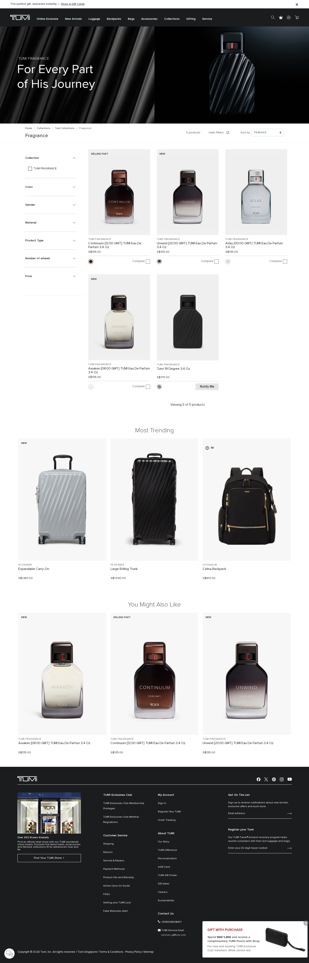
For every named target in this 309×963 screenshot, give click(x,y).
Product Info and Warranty (118, 877)
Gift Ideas (163, 884)
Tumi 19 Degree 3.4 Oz (173, 368)
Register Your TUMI (169, 811)
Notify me (207, 386)
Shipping (108, 844)
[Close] (297, 4)
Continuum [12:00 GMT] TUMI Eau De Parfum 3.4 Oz (114, 245)
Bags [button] (131, 18)
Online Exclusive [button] (47, 18)
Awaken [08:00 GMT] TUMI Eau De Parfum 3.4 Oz (119, 370)
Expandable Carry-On (33, 569)
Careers (163, 892)
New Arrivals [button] (73, 18)
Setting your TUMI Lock (117, 902)
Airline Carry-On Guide (116, 886)
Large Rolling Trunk (124, 569)
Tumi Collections (65, 128)
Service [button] (207, 18)
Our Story (163, 842)
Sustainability (166, 900)
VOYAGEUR (210, 565)
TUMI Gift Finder (167, 875)
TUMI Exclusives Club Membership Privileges (123, 806)
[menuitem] (47, 17)
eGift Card (164, 867)
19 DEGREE (25, 565)
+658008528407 (171, 922)
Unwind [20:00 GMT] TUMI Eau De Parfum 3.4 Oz (187, 245)
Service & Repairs (113, 860)
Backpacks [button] (114, 18)
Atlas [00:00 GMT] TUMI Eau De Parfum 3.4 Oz (254, 245)
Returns (108, 852)
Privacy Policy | (134, 952)
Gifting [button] (190, 18)
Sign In (162, 803)
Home (28, 128)
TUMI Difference (167, 850)
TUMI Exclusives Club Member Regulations (121, 820)
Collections (43, 128)
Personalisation (167, 858)
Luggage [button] (94, 18)
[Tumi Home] (20, 17)
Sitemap (148, 952)
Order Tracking (167, 820)
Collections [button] (172, 18)
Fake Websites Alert (115, 911)
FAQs (106, 894)
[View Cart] (297, 17)
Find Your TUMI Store (48, 857)
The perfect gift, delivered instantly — (47, 4)
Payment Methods (114, 869)
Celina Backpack (214, 569)
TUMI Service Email (172, 930)
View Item (62, 550)
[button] (50, 158)
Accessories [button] (149, 18)
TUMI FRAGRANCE (99, 239)
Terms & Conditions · (112, 952)
